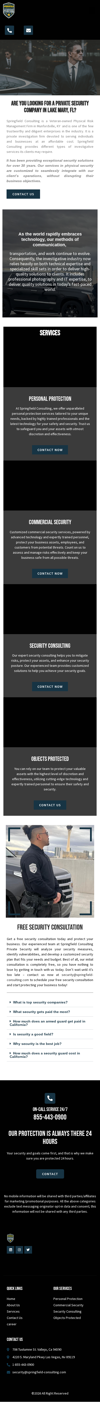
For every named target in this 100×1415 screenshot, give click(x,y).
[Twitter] (28, 1250)
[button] (92, 10)
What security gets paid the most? (41, 1012)
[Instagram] (19, 1250)
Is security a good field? (33, 1034)
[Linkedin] (10, 1250)
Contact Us (50, 805)
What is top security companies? (40, 1002)
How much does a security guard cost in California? (45, 1055)
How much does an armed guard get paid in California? (47, 1023)
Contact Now (50, 450)
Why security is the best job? (37, 1044)
